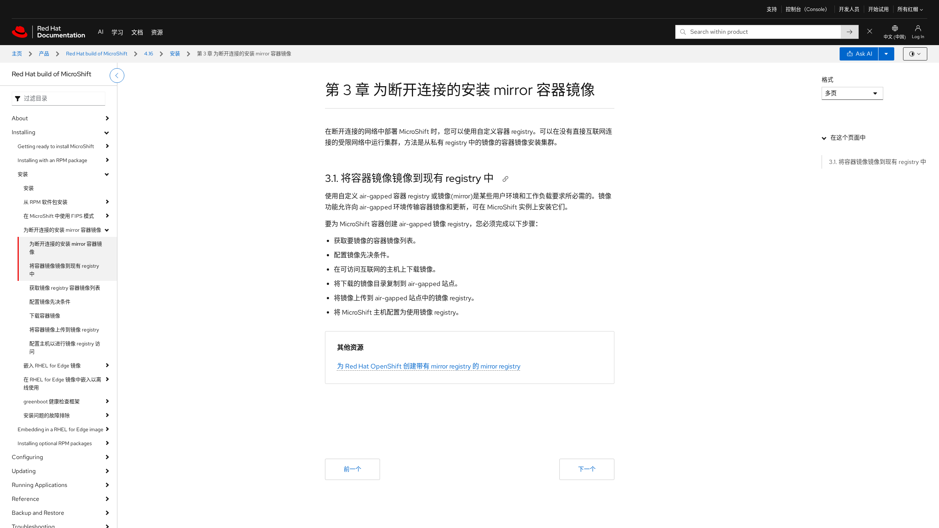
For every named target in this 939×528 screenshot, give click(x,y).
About (20, 118)
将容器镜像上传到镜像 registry (64, 329)
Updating (24, 471)
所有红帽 (908, 9)
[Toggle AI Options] (886, 53)
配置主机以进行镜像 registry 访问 (64, 347)
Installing (23, 132)
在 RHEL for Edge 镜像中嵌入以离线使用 (62, 383)
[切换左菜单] (117, 75)
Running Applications (39, 485)
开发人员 (849, 9)
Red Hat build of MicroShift (96, 53)
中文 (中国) (895, 37)
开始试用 (878, 9)
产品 (44, 53)
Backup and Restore (38, 513)
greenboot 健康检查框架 (51, 401)
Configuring (27, 457)
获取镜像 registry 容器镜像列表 (64, 288)
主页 (17, 53)
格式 (827, 80)
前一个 (352, 469)
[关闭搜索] (870, 32)
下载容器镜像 (44, 315)
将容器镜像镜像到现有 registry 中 (64, 270)
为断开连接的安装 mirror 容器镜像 (62, 230)
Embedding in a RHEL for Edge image (60, 429)
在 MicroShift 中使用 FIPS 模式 (58, 216)
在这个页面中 (848, 138)
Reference (25, 499)
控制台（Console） (808, 9)
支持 (772, 9)
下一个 (587, 469)
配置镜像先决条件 (49, 301)
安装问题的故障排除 (46, 415)
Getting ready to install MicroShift (56, 146)
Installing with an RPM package (52, 160)
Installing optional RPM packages (55, 443)
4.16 (148, 53)
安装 (175, 53)
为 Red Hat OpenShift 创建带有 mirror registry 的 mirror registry (428, 366)
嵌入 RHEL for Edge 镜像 (52, 365)
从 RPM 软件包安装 (45, 202)
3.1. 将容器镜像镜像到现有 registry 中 (409, 178)
